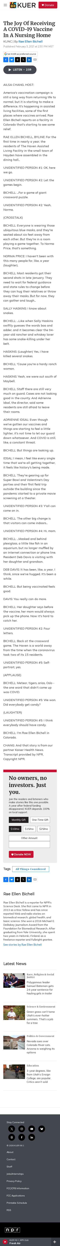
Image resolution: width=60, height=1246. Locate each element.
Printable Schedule (17, 1203)
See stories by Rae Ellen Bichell (22, 944)
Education (33, 1065)
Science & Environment (41, 1006)
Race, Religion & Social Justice (40, 976)
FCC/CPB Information (18, 1188)
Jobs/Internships (15, 1174)
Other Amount (29, 838)
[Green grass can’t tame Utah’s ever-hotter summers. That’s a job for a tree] (14, 1012)
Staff (9, 1166)
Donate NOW (22, 854)
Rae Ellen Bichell (30, 41)
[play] (5, 1241)
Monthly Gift (19, 819)
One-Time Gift (40, 819)
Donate (49, 5)
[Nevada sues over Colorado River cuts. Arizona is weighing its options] (14, 1042)
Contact (11, 1159)
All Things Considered (31, 869)
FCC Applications (16, 1195)
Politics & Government (40, 1036)
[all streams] (55, 1242)
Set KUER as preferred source (21, 54)
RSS (9, 1210)
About (10, 1152)
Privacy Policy (14, 1181)
